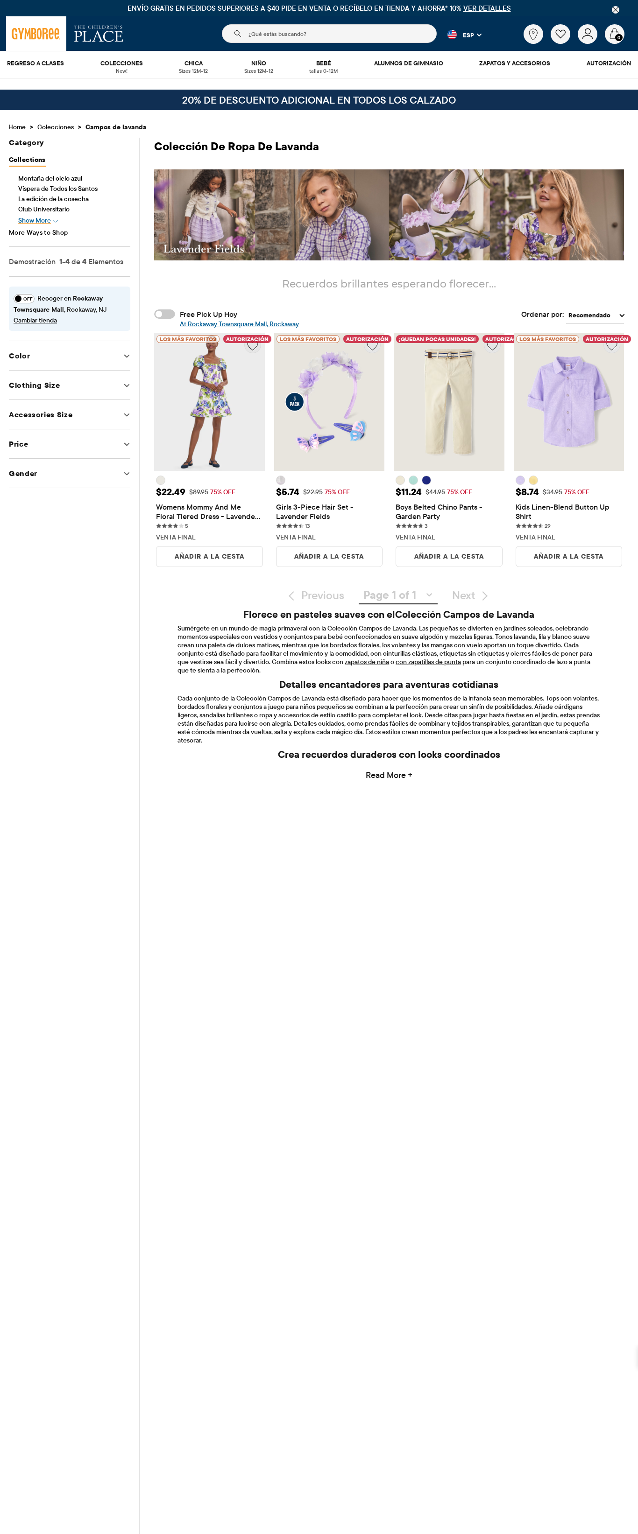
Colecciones (55, 127)
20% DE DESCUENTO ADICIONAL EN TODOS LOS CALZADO (319, 99)
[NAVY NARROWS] (426, 480)
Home (17, 127)
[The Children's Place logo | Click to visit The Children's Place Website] (99, 33)
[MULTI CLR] (280, 480)
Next (463, 595)
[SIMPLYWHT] (160, 480)
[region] (319, 8)
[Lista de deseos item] (564, 41)
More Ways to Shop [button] (38, 232)
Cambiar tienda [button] (35, 320)
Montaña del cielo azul (50, 178)
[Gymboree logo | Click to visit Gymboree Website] (36, 33)
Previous (322, 595)
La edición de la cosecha (53, 199)
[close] (615, 10)
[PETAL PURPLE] (520, 480)
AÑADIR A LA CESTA (209, 556)
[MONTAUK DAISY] (533, 480)
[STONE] (400, 480)
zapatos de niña (367, 662)
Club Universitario (44, 209)
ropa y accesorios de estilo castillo (308, 715)
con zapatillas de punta (428, 662)
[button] (459, 34)
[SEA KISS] (413, 480)
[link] (533, 34)
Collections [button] (27, 159)
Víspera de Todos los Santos (58, 188)
